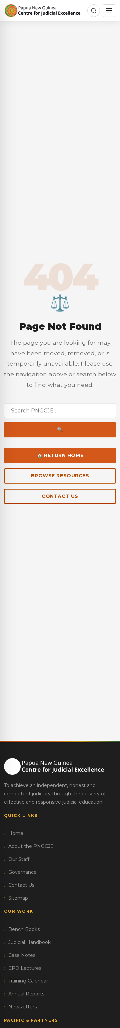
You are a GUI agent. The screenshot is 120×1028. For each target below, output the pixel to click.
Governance (22, 872)
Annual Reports (26, 994)
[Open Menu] (109, 10)
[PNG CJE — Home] (43, 10)
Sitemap (18, 898)
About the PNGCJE (31, 846)
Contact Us (60, 496)
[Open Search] (93, 10)
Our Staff (18, 859)
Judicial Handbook (29, 942)
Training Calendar (28, 981)
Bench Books (24, 929)
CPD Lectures (24, 968)
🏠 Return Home (60, 455)
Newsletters (22, 1007)
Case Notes (21, 955)
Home (15, 833)
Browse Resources (60, 476)
